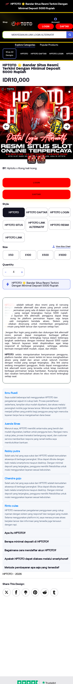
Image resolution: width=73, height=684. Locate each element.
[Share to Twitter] (7, 592)
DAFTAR (36, 194)
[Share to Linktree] (26, 592)
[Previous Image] (6, 126)
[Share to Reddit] (45, 592)
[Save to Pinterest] (35, 592)
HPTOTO (10, 304)
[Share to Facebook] (16, 592)
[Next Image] (67, 126)
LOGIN (45, 26)
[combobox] (35, 34)
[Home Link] (23, 23)
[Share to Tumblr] (54, 592)
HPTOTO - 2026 (12, 573)
